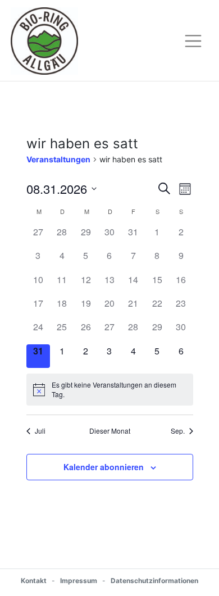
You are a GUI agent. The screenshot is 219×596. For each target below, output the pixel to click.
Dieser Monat (109, 430)
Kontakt (34, 580)
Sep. (178, 430)
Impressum (78, 580)
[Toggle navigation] (193, 41)
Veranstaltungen (58, 159)
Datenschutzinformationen (154, 580)
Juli (40, 430)
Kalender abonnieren (103, 466)
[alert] (109, 390)
